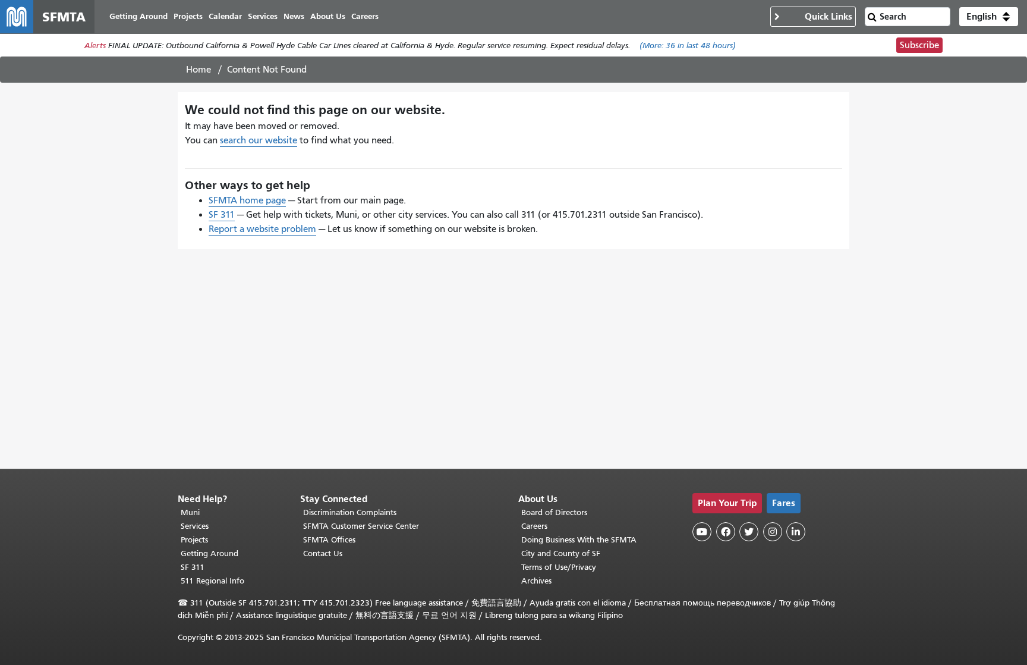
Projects (194, 540)
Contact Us (322, 553)
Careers (534, 526)
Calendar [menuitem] (225, 16)
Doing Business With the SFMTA (579, 540)
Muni (190, 512)
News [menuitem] (293, 16)
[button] (988, 16)
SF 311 (222, 214)
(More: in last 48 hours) (687, 45)
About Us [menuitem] (327, 16)
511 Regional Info (212, 581)
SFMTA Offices (329, 540)
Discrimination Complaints (349, 512)
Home (198, 69)
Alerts (95, 45)
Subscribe (919, 45)
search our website (258, 140)
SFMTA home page (247, 200)
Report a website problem (262, 229)
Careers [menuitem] (365, 16)
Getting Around (209, 553)
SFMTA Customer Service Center (361, 526)
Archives (536, 581)
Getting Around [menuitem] (138, 16)
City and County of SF (560, 553)
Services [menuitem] (263, 16)
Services (195, 526)
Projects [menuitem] (188, 16)
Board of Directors (554, 512)
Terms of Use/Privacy (558, 567)
